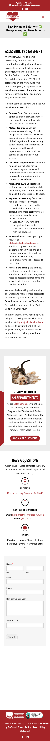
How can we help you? (17, 598)
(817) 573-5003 (25, 2)
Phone (9, 588)
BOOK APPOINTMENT (25, 438)
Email (9, 577)
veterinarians (20, 403)
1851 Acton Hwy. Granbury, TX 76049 (25, 493)
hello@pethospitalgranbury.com (28, 514)
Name (9, 564)
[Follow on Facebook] (22, 737)
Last (27, 572)
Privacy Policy (24, 727)
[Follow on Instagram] (28, 737)
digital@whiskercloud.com (22, 243)
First (7, 572)
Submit (12, 637)
